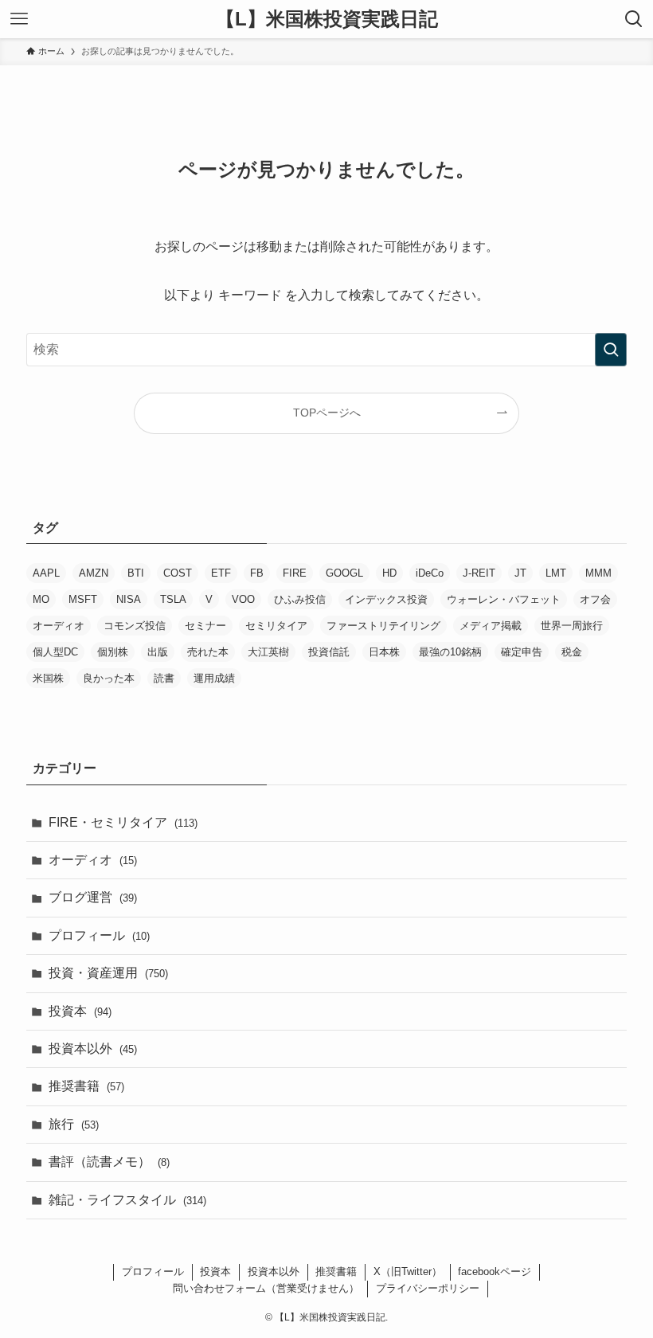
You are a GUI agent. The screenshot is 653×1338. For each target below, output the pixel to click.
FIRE (295, 573)
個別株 (112, 652)
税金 (571, 652)
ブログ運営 (93, 897)
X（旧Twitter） (407, 1271)
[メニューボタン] (19, 19)
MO (41, 599)
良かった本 (109, 678)
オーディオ (58, 626)
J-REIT (479, 573)
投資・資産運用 (108, 973)
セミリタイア (276, 626)
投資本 (80, 1011)
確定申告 (521, 652)
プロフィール (99, 935)
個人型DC (55, 652)
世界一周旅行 (572, 626)
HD (389, 573)
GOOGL (344, 573)
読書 (164, 678)
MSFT (82, 599)
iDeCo (430, 573)
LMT (555, 573)
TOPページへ (327, 412)
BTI (135, 573)
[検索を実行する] (611, 349)
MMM (598, 573)
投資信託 (329, 652)
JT (520, 573)
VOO (243, 599)
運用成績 (214, 678)
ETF (221, 573)
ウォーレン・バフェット (504, 599)
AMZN (93, 573)
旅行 (74, 1124)
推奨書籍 (86, 1086)
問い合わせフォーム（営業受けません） (266, 1288)
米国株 (48, 678)
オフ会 (595, 599)
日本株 (384, 652)
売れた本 (208, 652)
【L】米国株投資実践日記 (327, 19)
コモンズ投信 (135, 626)
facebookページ (494, 1271)
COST (177, 573)
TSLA (173, 599)
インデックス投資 (386, 599)
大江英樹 (268, 652)
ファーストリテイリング (383, 626)
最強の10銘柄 (450, 652)
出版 (157, 652)
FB (257, 573)
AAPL (46, 573)
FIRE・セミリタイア (123, 822)
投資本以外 (93, 1048)
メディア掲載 (490, 626)
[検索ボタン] (634, 19)
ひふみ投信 (300, 599)
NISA (128, 599)
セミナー (205, 626)
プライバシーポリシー (427, 1288)
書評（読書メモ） (109, 1161)
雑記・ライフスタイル (127, 1200)
